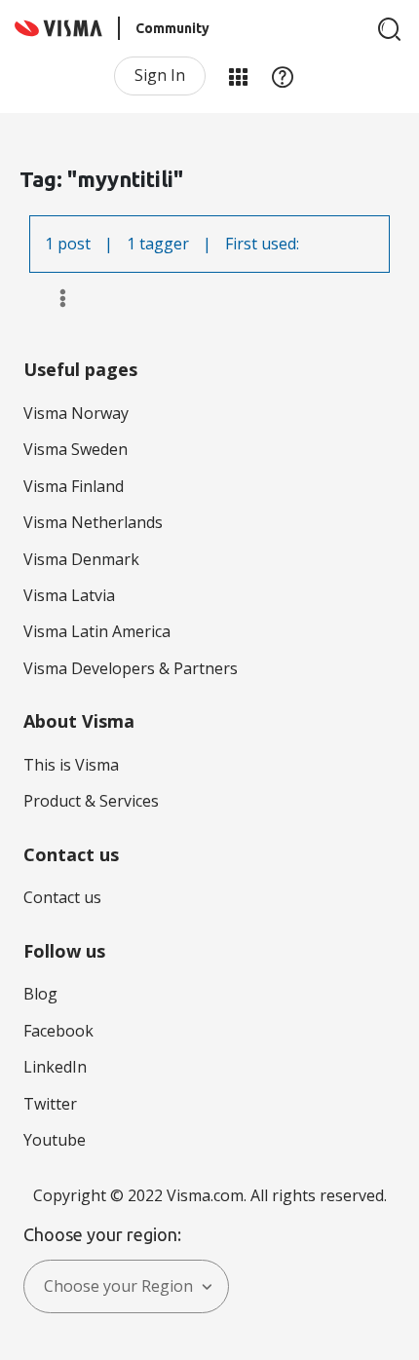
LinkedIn (55, 1066)
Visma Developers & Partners (130, 668)
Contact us (62, 897)
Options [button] (54, 298)
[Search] (389, 29)
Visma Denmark (81, 559)
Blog (40, 993)
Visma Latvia (69, 595)
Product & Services (91, 801)
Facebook (58, 1030)
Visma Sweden (75, 449)
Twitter (50, 1103)
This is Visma (71, 764)
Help (282, 76)
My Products (237, 76)
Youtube (54, 1140)
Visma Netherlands (93, 522)
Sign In (159, 75)
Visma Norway (76, 413)
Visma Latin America (97, 631)
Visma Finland (73, 486)
